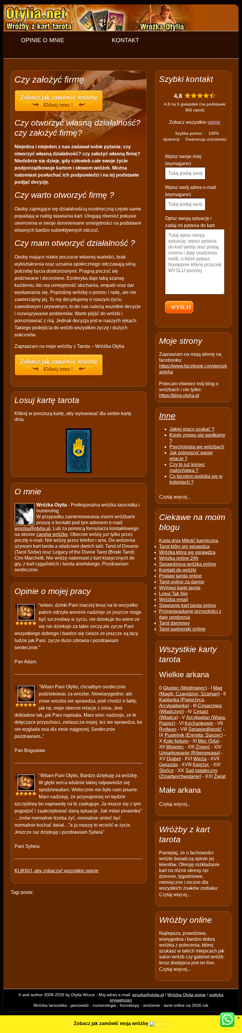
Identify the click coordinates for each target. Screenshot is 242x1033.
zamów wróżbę (52, 534)
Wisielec (175, 746)
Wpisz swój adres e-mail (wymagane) (190, 191)
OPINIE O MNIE (42, 40)
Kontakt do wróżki (177, 570)
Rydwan (167, 729)
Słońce (166, 770)
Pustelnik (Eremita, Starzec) (194, 735)
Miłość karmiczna (200, 540)
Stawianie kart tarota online (187, 605)
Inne (167, 415)
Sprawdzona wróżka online (187, 564)
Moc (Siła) (208, 741)
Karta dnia (170, 540)
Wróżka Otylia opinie (186, 994)
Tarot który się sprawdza (184, 546)
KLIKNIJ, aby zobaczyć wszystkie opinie (56, 870)
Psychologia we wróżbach (196, 446)
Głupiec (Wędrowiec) (185, 687)
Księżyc (201, 764)
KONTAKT (125, 40)
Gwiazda (168, 764)
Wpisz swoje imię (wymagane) (183, 160)
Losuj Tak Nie (173, 593)
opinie (213, 122)
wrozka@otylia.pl (32, 528)
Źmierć (203, 746)
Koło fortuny (176, 741)
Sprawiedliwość (205, 729)
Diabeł (174, 758)
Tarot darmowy (174, 623)
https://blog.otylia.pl (179, 395)
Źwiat (219, 776)
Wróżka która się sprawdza (187, 552)
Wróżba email (173, 599)
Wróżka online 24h (178, 558)
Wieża (200, 758)
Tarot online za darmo (181, 581)
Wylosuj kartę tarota (179, 587)
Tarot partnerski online (182, 628)
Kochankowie (199, 723)
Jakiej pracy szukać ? (191, 429)
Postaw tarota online (180, 575)
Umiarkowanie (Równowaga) (189, 752)
